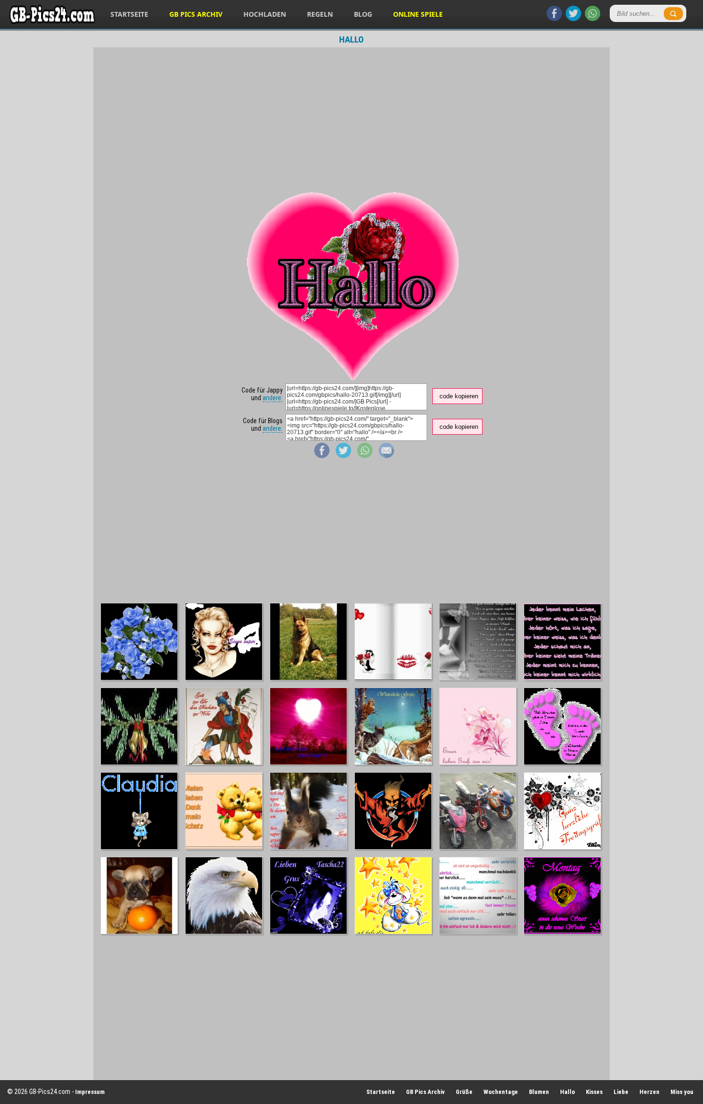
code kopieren (458, 396)
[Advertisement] (351, 117)
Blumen (539, 1091)
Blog (363, 14)
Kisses (594, 1091)
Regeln (320, 14)
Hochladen (264, 14)
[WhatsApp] (592, 18)
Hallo (567, 1091)
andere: (273, 398)
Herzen (649, 1091)
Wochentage (500, 1091)
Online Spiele (418, 14)
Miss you (681, 1091)
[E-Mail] (386, 455)
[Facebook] (554, 18)
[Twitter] (573, 18)
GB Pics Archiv (195, 14)
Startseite (129, 14)
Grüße (464, 1091)
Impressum (90, 1091)
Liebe (621, 1091)
